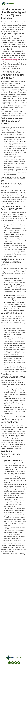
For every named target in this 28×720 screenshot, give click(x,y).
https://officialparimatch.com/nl (10, 59)
